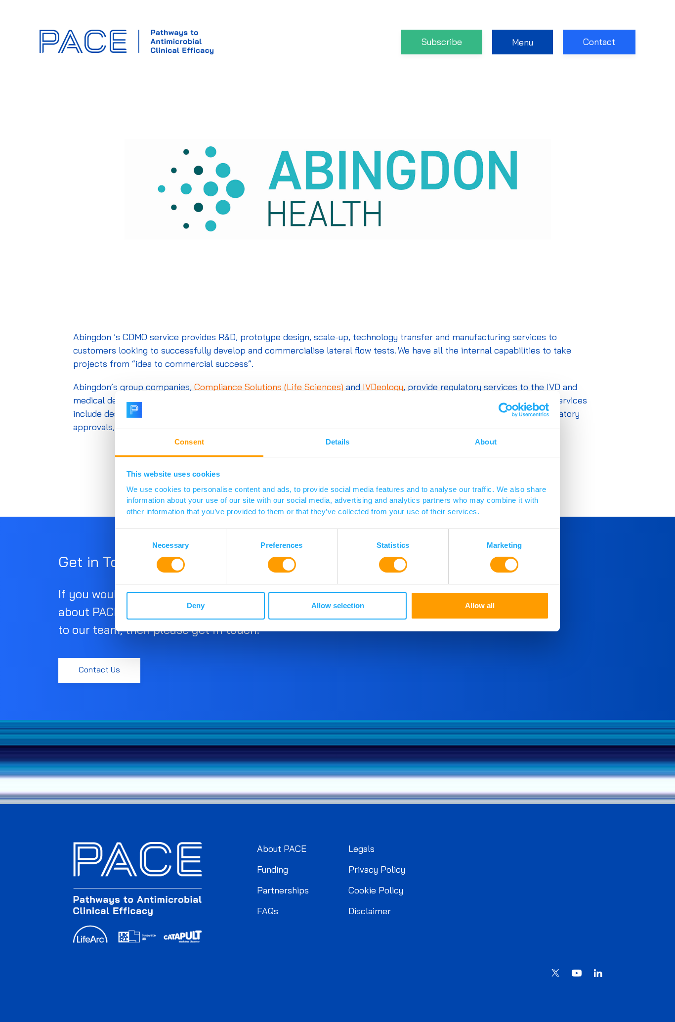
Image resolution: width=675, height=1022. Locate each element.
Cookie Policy (375, 890)
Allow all (480, 605)
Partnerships (283, 890)
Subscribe (442, 41)
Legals (361, 848)
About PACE (281, 848)
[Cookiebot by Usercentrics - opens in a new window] (506, 409)
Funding (272, 869)
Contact (599, 41)
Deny (196, 605)
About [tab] (486, 442)
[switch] (282, 565)
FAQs (267, 911)
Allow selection (337, 605)
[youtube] (577, 974)
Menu (522, 42)
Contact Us (99, 669)
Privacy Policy (376, 869)
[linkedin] (598, 974)
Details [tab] (338, 442)
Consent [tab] (189, 442)
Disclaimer (369, 911)
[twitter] (555, 974)
